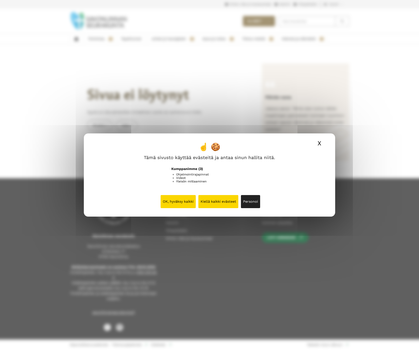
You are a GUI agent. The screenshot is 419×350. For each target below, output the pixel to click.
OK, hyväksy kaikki (178, 201)
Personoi (250, 201)
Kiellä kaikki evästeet (218, 201)
